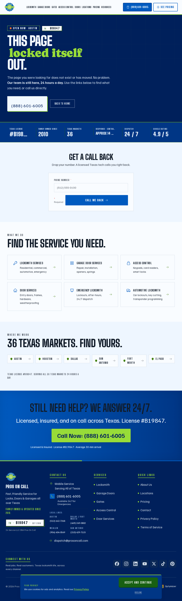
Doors (78, 7)
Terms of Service (151, 527)
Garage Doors (44, 7)
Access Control (65, 7)
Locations (87, 7)
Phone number (62, 180)
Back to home (62, 103)
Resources (106, 7)
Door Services (105, 518)
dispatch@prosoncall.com (71, 540)
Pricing (96, 7)
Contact (145, 510)
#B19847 (19, 134)
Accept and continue (138, 582)
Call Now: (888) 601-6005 (91, 435)
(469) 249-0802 (78, 523)
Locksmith (31, 7)
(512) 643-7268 (57, 520)
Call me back (94, 200)
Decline (138, 592)
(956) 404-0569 (57, 532)
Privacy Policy (81, 589)
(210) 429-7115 (78, 532)
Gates (54, 7)
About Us (146, 484)
